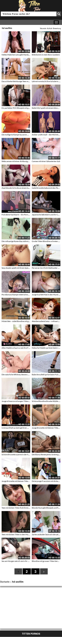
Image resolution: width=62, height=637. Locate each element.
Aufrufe (49, 28)
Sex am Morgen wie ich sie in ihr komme (18, 561)
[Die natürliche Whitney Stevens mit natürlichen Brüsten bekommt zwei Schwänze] (16, 362)
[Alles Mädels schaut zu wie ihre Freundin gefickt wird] (16, 335)
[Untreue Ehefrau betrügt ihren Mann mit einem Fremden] (16, 415)
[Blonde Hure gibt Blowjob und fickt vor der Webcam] (46, 495)
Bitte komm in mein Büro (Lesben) (46, 54)
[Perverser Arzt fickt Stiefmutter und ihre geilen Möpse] (46, 255)
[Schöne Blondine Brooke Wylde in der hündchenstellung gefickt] (46, 388)
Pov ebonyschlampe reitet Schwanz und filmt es (21, 294)
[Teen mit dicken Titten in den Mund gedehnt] (16, 522)
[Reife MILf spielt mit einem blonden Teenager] (46, 95)
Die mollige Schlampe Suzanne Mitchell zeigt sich (22, 134)
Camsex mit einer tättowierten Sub (46, 161)
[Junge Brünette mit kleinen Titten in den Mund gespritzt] (46, 415)
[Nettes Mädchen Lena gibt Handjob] (16, 42)
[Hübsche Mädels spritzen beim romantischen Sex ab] (46, 335)
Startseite (5, 581)
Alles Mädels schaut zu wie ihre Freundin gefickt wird (23, 348)
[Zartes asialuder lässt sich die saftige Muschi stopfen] (46, 522)
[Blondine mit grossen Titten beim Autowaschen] (46, 548)
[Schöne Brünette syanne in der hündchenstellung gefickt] (16, 442)
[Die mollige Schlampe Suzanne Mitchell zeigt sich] (16, 122)
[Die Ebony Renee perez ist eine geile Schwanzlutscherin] (46, 442)
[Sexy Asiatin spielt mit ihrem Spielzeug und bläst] (16, 255)
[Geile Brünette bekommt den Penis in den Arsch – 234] (46, 175)
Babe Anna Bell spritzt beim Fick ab (46, 374)
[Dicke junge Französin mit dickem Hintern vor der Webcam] (46, 468)
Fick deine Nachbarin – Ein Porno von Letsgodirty (22, 214)
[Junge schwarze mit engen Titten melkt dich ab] (16, 388)
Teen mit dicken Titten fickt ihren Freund (18, 508)
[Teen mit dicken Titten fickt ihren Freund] (16, 495)
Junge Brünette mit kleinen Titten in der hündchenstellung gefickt (28, 481)
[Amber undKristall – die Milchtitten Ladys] (46, 122)
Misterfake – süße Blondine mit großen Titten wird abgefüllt (26, 321)
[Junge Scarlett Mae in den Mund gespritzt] (46, 282)
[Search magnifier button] (58, 13)
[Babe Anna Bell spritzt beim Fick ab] (46, 362)
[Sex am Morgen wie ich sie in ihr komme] (16, 548)
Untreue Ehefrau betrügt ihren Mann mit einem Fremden (25, 428)
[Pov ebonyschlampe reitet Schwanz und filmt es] (16, 282)
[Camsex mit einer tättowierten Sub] (46, 148)
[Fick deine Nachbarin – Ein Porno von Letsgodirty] (16, 202)
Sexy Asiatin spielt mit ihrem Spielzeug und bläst (21, 268)
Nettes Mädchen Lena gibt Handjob (16, 54)
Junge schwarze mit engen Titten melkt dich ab (21, 401)
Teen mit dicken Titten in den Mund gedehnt (20, 534)
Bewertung (57, 28)
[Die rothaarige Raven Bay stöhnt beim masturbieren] (16, 228)
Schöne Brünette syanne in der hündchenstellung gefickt (25, 454)
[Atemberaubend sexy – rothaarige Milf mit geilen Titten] (46, 308)
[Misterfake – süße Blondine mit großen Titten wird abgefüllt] (16, 308)
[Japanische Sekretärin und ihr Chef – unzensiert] (46, 202)
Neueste (43, 28)
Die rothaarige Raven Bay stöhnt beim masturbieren (23, 241)
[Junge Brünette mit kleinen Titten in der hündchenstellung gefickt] (16, 468)
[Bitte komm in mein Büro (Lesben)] (46, 42)
